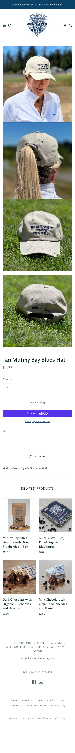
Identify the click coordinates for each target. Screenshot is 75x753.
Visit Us (51, 700)
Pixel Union (36, 718)
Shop (40, 700)
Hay (61, 700)
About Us (27, 700)
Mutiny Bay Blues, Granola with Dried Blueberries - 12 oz (16, 542)
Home (14, 700)
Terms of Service (36, 705)
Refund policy (57, 705)
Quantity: (8, 379)
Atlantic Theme (17, 718)
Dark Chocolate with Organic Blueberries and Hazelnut (17, 604)
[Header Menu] (4, 25)
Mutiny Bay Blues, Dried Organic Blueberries (51, 542)
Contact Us (16, 705)
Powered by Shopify (54, 718)
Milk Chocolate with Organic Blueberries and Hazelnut (53, 604)
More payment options (37, 421)
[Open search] (10, 25)
